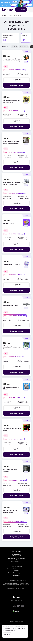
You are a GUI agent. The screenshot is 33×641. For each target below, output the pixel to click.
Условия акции (16, 575)
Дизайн (10, 15)
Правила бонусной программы (16, 573)
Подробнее (11, 630)
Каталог (4, 15)
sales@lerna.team (16, 555)
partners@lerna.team (16, 561)
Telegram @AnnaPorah (17, 560)
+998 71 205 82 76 (16, 551)
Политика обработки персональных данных (16, 569)
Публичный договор (16, 566)
